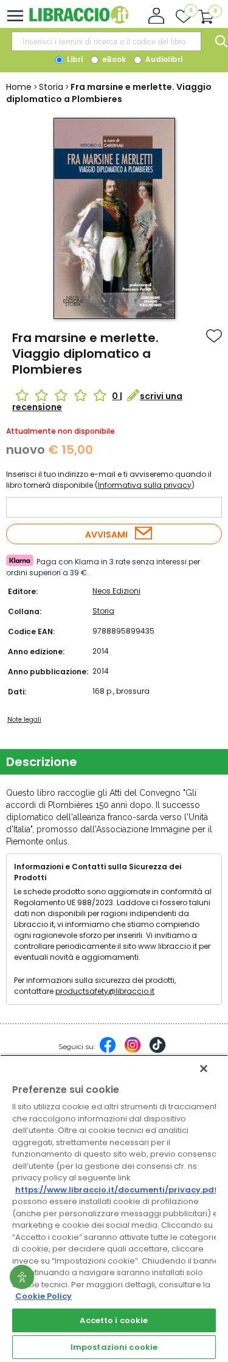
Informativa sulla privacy (145, 485)
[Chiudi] (203, 1068)
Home (19, 87)
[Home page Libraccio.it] (79, 21)
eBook (113, 59)
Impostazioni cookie (114, 1347)
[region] (114, 1208)
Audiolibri (162, 59)
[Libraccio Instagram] (132, 1051)
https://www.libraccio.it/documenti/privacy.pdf (116, 1190)
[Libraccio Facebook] (107, 1051)
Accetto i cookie (114, 1320)
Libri (74, 59)
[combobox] (106, 41)
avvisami (106, 535)
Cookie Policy (43, 1296)
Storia (51, 87)
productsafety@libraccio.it (104, 991)
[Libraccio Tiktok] (157, 1051)
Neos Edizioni (116, 591)
